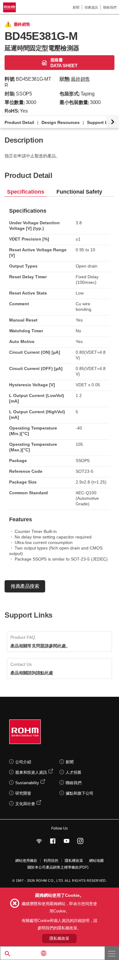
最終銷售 (80, 79)
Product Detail (19, 122)
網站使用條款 (26, 860)
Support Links (102, 122)
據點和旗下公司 (79, 793)
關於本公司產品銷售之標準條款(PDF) (57, 867)
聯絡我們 (110, 7)
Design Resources (60, 122)
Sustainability (27, 783)
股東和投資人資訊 (31, 772)
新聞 (76, 7)
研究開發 (23, 793)
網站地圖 (96, 860)
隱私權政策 (74, 860)
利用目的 (51, 860)
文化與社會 (25, 803)
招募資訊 (91, 7)
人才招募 (73, 772)
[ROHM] (10, 7)
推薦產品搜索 (25, 586)
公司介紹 (23, 762)
